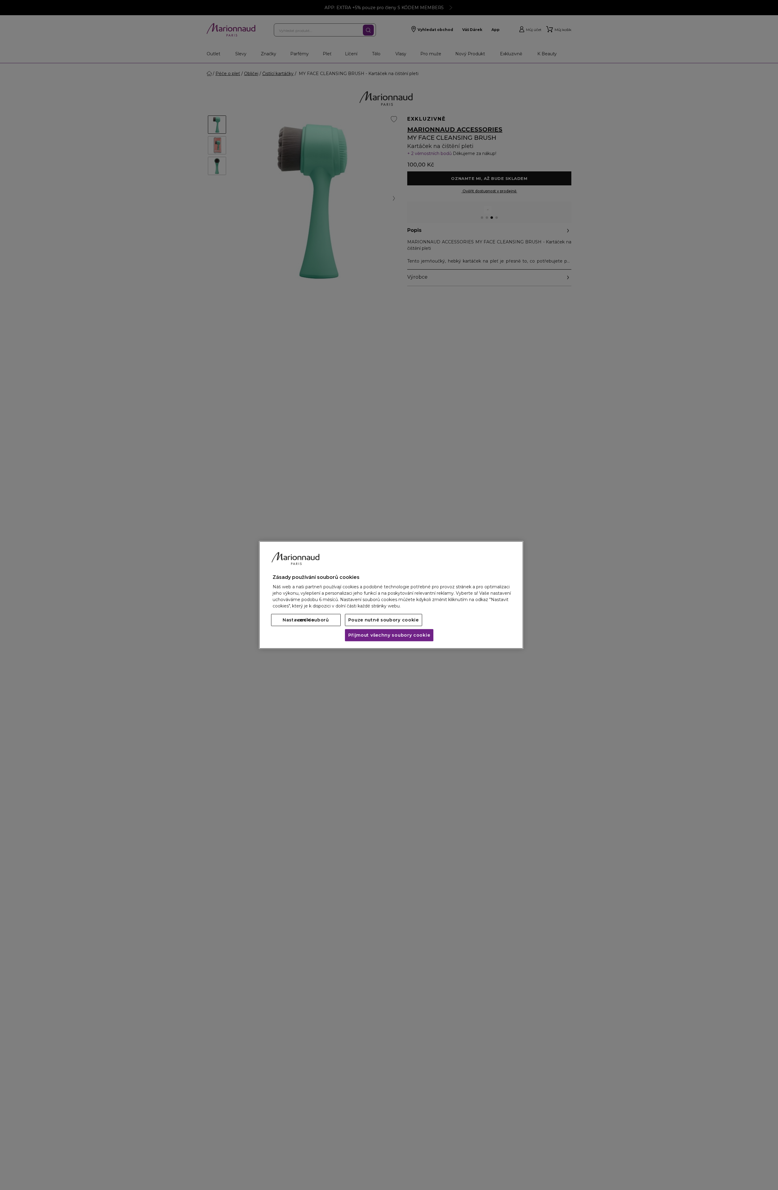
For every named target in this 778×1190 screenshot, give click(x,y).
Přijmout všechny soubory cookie (389, 635)
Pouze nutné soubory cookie (383, 620)
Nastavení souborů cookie (306, 620)
